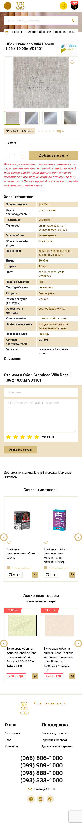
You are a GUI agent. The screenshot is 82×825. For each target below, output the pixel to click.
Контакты (11, 746)
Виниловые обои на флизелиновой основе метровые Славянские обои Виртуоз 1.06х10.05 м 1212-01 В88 (58, 659)
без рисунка (46, 293)
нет (41, 281)
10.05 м (43, 260)
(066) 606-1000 (41, 758)
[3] (22, 436)
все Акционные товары (41, 601)
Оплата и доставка (54, 733)
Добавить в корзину (53, 155)
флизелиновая (48, 235)
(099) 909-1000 (41, 765)
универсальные (60, 250)
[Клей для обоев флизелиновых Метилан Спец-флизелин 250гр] (59, 520)
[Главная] (6, 32)
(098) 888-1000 (41, 773)
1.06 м (42, 266)
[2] (15, 436)
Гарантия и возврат (54, 740)
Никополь (10, 477)
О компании (12, 733)
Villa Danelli (45, 219)
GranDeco (45, 204)
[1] (8, 436)
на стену (44, 333)
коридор (44, 250)
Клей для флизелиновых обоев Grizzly (21, 553)
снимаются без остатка (53, 318)
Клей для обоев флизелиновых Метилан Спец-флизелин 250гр (54, 556)
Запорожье (50, 472)
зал (49, 254)
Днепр (38, 472)
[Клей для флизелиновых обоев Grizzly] (22, 520)
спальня (57, 254)
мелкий (43, 299)
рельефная (46, 287)
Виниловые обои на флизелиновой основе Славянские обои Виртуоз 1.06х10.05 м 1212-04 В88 (21, 657)
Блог (8, 740)
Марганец (64, 472)
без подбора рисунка (52, 308)
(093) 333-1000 (41, 780)
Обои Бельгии (47, 210)
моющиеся (45, 241)
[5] (36, 436)
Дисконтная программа (57, 746)
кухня (42, 254)
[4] (29, 436)
